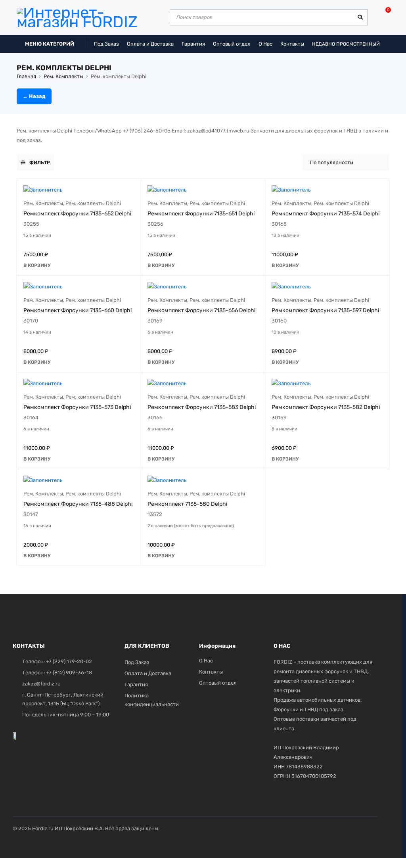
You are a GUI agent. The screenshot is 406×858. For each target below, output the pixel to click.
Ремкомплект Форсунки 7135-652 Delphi (77, 213)
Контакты (292, 44)
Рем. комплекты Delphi (93, 203)
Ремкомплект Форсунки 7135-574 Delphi (325, 213)
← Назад (34, 96)
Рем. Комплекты (63, 76)
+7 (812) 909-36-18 (69, 673)
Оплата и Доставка (150, 44)
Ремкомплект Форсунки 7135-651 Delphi (201, 213)
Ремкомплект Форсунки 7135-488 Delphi (77, 504)
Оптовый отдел (232, 44)
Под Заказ (106, 44)
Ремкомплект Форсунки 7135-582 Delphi (326, 407)
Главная (26, 76)
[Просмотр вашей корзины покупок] (384, 12)
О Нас (265, 44)
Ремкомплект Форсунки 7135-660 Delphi (77, 310)
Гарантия (193, 44)
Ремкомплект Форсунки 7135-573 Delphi (77, 407)
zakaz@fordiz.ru (41, 684)
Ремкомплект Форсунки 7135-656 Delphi (201, 310)
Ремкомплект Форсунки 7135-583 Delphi (201, 407)
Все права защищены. (132, 828)
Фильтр (39, 162)
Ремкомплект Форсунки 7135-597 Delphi (325, 310)
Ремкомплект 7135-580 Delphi (187, 504)
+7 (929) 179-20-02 (69, 661)
